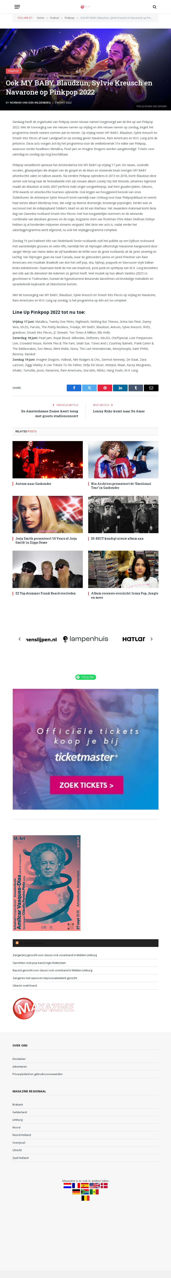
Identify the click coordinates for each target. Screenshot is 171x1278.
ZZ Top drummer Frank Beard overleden (45, 593)
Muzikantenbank (31, 943)
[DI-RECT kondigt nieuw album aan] (123, 514)
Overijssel (19, 1142)
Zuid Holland (21, 1158)
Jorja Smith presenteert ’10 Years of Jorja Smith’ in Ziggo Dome (46, 540)
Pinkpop (13, 71)
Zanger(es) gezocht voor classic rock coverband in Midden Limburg (55, 955)
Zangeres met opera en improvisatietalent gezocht (45, 978)
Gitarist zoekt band (25, 985)
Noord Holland (22, 1135)
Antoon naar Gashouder (33, 484)
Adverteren (20, 1066)
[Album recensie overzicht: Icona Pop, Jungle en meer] (123, 569)
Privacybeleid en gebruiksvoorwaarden (38, 1074)
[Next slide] (151, 639)
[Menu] (17, 6)
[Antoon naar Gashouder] (48, 459)
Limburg (18, 1120)
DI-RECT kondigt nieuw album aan (117, 538)
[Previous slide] (19, 639)
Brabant (18, 1104)
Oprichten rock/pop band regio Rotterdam (39, 963)
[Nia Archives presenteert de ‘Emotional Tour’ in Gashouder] (123, 459)
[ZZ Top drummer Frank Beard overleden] (48, 569)
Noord (16, 1127)
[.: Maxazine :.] (85, 7)
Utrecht (17, 1150)
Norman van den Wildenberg (30, 102)
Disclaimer (19, 1059)
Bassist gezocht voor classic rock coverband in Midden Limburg (52, 970)
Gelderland (20, 1112)
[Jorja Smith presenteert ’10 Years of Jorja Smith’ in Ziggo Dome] (48, 514)
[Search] (154, 6)
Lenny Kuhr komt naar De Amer (119, 411)
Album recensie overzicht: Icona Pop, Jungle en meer (124, 595)
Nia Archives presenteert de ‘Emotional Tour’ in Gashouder (121, 486)
